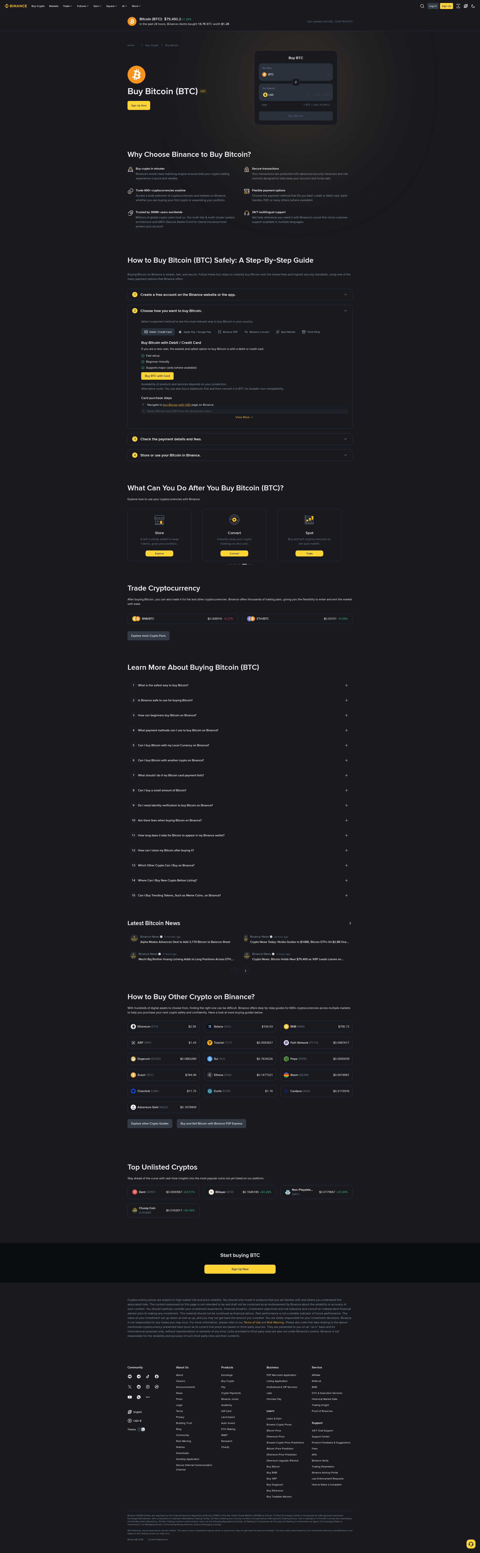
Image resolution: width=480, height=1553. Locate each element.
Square (110, 6)
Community (182, 1435)
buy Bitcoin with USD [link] (177, 405)
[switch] (141, 1429)
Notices (180, 1447)
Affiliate (316, 1375)
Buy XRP (272, 1478)
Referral (316, 1381)
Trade (159, 553)
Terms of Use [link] (252, 1322)
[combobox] (270, 94)
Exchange (227, 1375)
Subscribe (234, 553)
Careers (180, 1381)
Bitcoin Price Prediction (280, 1448)
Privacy (180, 1417)
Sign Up (446, 6)
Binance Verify (320, 1460)
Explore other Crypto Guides (150, 1123)
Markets (53, 6)
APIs (314, 1454)
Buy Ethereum (275, 1490)
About (179, 1375)
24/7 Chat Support (322, 1430)
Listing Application (277, 1381)
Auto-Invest (228, 1423)
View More (243, 417)
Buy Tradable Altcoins (279, 1496)
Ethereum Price (275, 1436)
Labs (269, 1393)
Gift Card (226, 1411)
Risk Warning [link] (275, 1322)
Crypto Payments (231, 1393)
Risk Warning (183, 1441)
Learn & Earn (274, 1418)
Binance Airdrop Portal (325, 1472)
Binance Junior (230, 1399)
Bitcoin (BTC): (151, 19)
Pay (223, 1387)
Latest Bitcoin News (154, 923)
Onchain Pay (274, 1399)
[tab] (158, 331)
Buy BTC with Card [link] (157, 376)
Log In (433, 6)
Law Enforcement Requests (328, 1478)
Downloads (182, 1453)
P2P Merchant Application (281, 1375)
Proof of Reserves (322, 1411)
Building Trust (184, 1423)
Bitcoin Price (274, 1430)
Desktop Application (187, 1459)
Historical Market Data (324, 1399)
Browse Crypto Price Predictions (285, 1442)
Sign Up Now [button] (138, 105)
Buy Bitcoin (295, 116)
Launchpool (228, 1417)
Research (226, 1441)
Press (179, 1399)
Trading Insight (320, 1405)
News (179, 1393)
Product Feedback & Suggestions (331, 1442)
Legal (179, 1405)
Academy (226, 1405)
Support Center (321, 1436)
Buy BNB (272, 1472)
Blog (178, 1429)
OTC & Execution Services (327, 1393)
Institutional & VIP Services (282, 1387)
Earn (96, 6)
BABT (224, 1435)
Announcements (185, 1387)
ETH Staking (228, 1429)
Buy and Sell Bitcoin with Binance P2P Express (211, 1123)
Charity (225, 1447)
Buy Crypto (38, 6)
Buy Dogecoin (275, 1484)
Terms (179, 1411)
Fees (315, 1448)
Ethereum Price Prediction (282, 1454)
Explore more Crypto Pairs (148, 636)
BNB (314, 1387)
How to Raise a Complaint (326, 1484)
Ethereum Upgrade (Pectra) (282, 1460)
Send (309, 553)
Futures (81, 6)
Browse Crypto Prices (279, 1424)
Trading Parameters (323, 1466)
